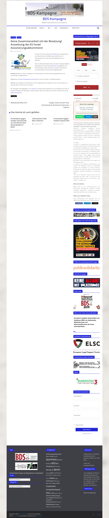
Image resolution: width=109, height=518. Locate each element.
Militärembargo (56, 495)
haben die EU (54, 66)
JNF (53, 493)
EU (57, 473)
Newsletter (75, 28)
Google (56, 478)
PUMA (55, 498)
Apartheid (51, 459)
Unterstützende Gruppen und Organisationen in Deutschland (26, 473)
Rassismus (60, 497)
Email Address (78, 396)
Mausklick (53, 54)
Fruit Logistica (54, 475)
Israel (57, 483)
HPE (55, 481)
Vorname (76, 405)
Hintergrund (64, 28)
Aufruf (41, 28)
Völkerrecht (58, 506)
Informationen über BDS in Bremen (39, 120)
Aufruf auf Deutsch (16, 92)
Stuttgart (57, 504)
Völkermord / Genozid (51, 506)
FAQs (55, 28)
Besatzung (48, 473)
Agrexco (48, 456)
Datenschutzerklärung (90, 493)
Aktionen (13, 37)
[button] (44, 28)
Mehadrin (48, 495)
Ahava (52, 456)
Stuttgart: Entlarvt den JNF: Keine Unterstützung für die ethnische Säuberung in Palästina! (55, 105)
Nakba (47, 497)
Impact (54, 483)
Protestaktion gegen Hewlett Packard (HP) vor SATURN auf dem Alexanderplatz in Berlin (18, 123)
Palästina (51, 498)
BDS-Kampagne (54, 19)
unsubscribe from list (86, 433)
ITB (51, 493)
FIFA (50, 475)
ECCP (55, 473)
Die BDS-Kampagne (31, 28)
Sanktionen (49, 500)
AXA (50, 463)
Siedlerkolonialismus (51, 502)
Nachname (77, 415)
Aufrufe (19, 37)
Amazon (56, 456)
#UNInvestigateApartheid (53, 454)
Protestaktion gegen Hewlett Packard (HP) (61, 120)
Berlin (57, 469)
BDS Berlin (50, 470)
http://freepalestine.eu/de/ (27, 79)
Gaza (52, 478)
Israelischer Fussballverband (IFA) (53, 489)
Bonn (52, 473)
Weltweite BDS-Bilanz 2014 (19, 103)
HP (53, 481)
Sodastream (50, 504)
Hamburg (49, 481)
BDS (49, 28)
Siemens (59, 502)
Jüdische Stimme (58, 493)
